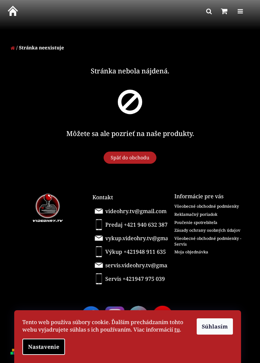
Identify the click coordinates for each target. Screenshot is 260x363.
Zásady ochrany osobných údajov (207, 230)
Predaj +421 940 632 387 (136, 224)
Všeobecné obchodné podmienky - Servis (207, 241)
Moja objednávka (191, 252)
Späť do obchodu (130, 157)
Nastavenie (43, 346)
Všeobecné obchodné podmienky (206, 206)
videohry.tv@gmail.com (136, 211)
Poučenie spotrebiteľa (195, 222)
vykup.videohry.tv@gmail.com (138, 238)
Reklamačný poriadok (195, 214)
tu (177, 329)
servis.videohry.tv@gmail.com (137, 265)
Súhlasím (215, 326)
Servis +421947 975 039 (135, 278)
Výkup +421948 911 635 (135, 251)
